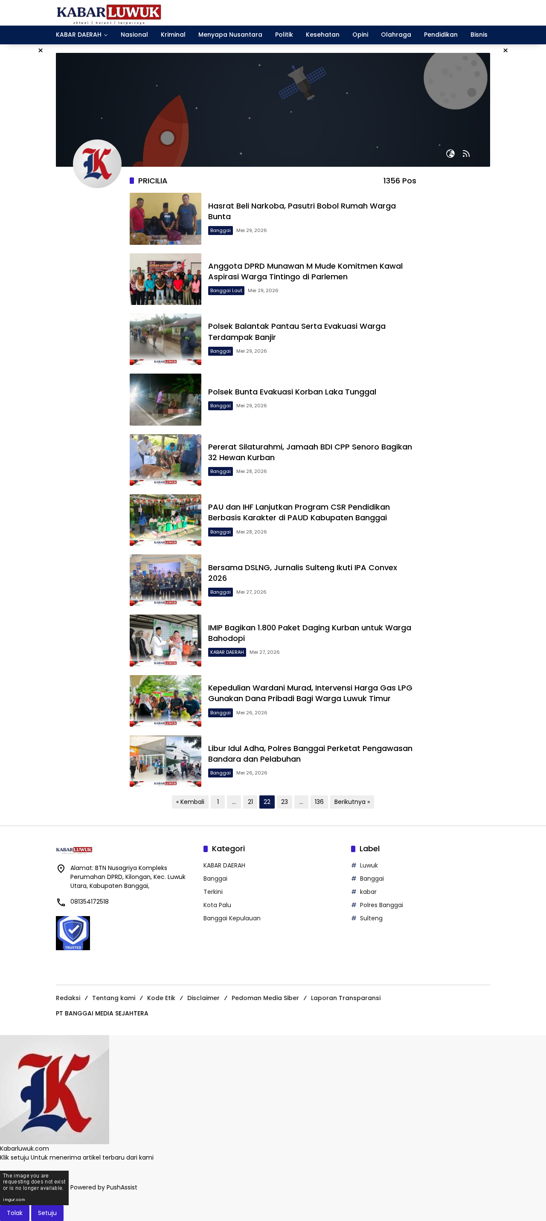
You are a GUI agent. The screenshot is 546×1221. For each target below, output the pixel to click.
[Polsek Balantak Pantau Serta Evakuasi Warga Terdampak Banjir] (165, 339)
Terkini (213, 891)
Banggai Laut (226, 290)
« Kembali (190, 802)
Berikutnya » (352, 802)
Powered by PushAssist (103, 1187)
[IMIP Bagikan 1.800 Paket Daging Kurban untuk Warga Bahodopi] (165, 640)
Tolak (15, 1213)
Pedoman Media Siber (265, 998)
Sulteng (371, 918)
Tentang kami (113, 998)
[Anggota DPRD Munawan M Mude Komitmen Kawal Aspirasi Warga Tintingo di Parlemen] (165, 279)
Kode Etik (161, 998)
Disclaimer (203, 998)
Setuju (47, 1213)
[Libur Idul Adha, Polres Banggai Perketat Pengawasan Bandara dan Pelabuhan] (165, 761)
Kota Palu (217, 905)
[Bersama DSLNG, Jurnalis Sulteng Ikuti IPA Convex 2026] (165, 580)
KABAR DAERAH (227, 652)
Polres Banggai (381, 905)
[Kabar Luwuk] (109, 12)
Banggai (220, 230)
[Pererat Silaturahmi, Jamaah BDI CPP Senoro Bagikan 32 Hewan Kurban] (165, 460)
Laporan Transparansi (345, 998)
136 (319, 802)
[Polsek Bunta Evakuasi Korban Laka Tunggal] (165, 399)
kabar (368, 891)
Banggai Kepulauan (232, 918)
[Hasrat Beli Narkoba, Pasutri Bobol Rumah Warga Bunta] (165, 218)
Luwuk (369, 865)
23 (284, 802)
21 (250, 802)
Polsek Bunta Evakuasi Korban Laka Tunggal (292, 391)
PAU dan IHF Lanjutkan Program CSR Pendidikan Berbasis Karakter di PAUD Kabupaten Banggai (299, 512)
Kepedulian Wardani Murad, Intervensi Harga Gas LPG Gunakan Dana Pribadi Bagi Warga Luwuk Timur (310, 693)
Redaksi (68, 998)
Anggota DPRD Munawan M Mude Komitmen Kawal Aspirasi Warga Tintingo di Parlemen (305, 271)
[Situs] (450, 153)
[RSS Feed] (466, 153)
